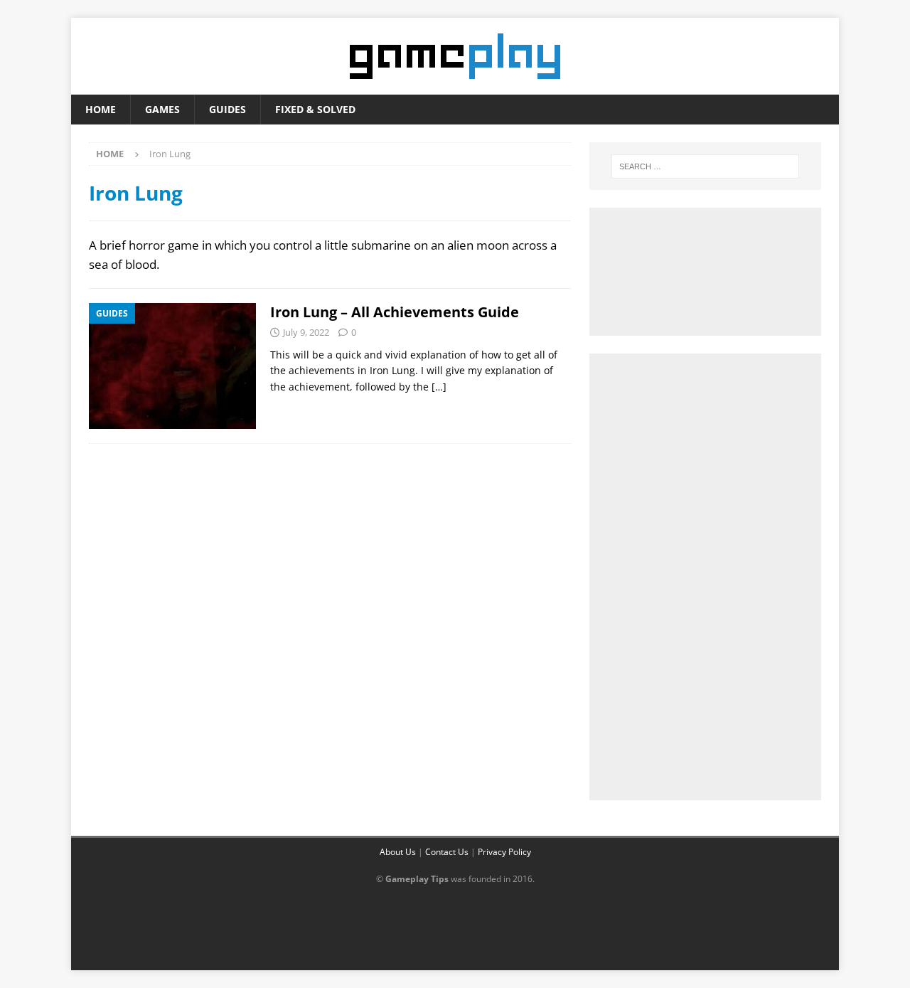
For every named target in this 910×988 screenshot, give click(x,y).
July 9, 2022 (306, 332)
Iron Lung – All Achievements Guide (394, 312)
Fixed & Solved (315, 109)
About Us (398, 852)
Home (100, 109)
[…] (439, 386)
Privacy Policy (504, 852)
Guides (227, 109)
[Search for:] (705, 166)
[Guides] (172, 366)
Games (162, 109)
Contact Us (447, 852)
